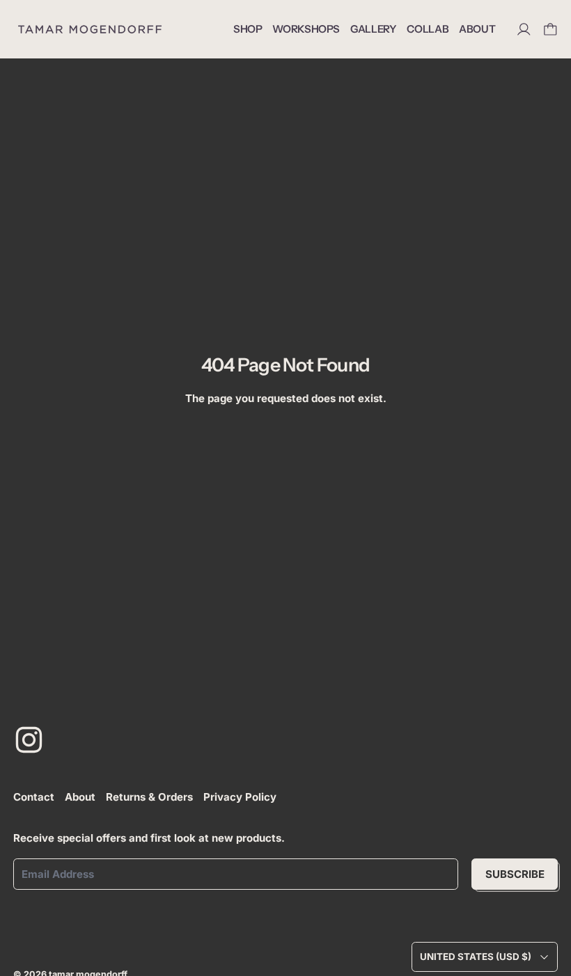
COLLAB (427, 28)
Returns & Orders (149, 796)
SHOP (248, 28)
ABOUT (477, 28)
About (80, 796)
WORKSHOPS (306, 28)
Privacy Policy (239, 796)
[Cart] (550, 30)
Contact (33, 796)
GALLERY (373, 28)
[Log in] (524, 30)
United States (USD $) (475, 956)
